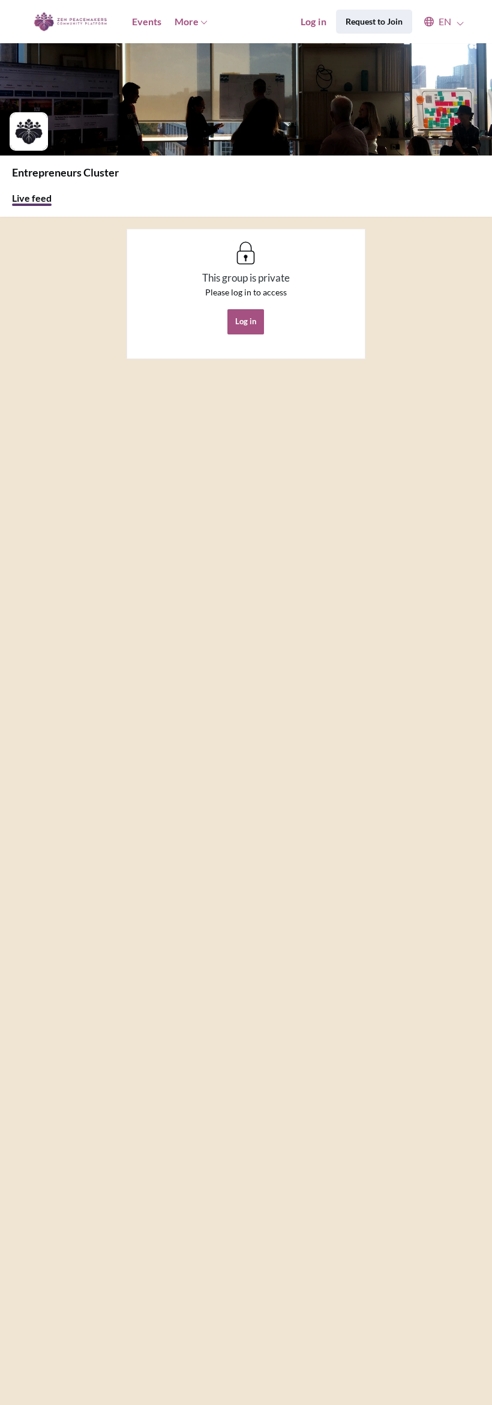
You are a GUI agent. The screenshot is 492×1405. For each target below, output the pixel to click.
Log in (313, 21)
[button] (438, 21)
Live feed (32, 198)
